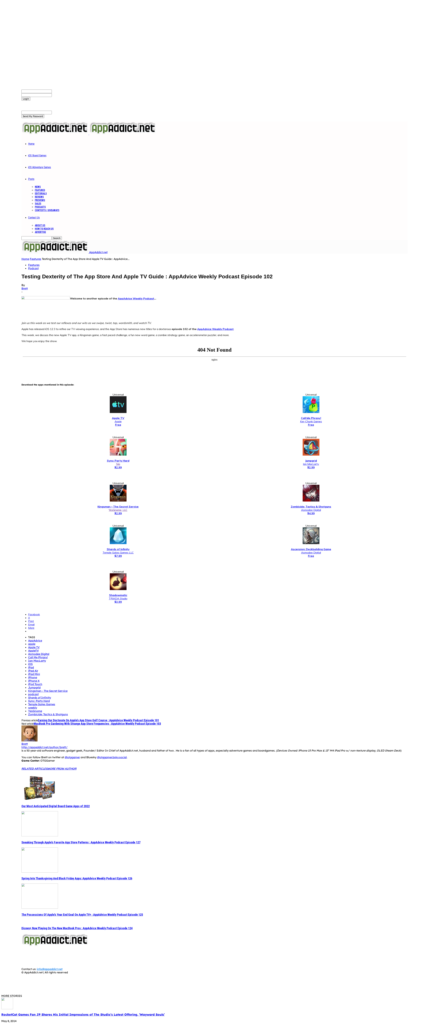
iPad (31, 667)
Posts (31, 179)
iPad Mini (34, 674)
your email (58, 112)
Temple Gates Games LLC (118, 552)
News (38, 186)
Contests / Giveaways (47, 210)
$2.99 (118, 467)
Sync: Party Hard (39, 701)
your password (61, 95)
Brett (24, 288)
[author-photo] (29, 740)
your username (61, 91)
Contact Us (34, 217)
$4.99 (311, 513)
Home (31, 143)
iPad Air (33, 670)
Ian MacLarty (311, 464)
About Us (40, 225)
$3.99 (118, 601)
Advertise (40, 232)
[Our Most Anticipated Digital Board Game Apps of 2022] (39, 799)
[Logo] (55, 133)
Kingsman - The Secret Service (48, 691)
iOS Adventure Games (39, 167)
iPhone (32, 677)
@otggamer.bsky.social (112, 757)
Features (40, 190)
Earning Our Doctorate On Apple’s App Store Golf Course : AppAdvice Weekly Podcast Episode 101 (98, 720)
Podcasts (40, 207)
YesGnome (35, 711)
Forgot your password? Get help (42, 102)
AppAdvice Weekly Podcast (136, 298)
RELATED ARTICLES (34, 768)
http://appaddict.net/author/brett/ (44, 747)
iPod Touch (35, 684)
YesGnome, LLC (118, 510)
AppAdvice (35, 640)
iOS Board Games (37, 155)
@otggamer (72, 757)
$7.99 (118, 556)
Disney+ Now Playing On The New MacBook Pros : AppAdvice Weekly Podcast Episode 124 (77, 928)
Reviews (39, 197)
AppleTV (33, 650)
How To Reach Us (44, 228)
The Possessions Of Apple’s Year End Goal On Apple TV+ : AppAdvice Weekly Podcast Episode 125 (82, 914)
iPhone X (34, 680)
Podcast (33, 268)
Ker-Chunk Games (311, 421)
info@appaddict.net (50, 969)
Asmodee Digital (311, 510)
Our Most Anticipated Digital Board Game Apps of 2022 (55, 806)
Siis (118, 464)
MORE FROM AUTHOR (61, 768)
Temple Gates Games (41, 704)
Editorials (41, 193)
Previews (40, 200)
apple (31, 644)
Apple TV (34, 647)
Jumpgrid (34, 687)
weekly (32, 707)
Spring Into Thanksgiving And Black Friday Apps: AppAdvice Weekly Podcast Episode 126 (76, 878)
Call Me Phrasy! (38, 657)
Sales (38, 203)
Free (118, 424)
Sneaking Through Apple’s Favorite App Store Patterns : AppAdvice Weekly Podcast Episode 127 (80, 842)
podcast (33, 694)
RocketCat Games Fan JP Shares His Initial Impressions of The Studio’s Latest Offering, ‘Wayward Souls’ (83, 1014)
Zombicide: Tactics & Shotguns (48, 714)
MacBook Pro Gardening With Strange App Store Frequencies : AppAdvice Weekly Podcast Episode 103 (97, 723)
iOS (30, 664)
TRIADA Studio (118, 598)
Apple (118, 421)
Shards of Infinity (39, 697)
